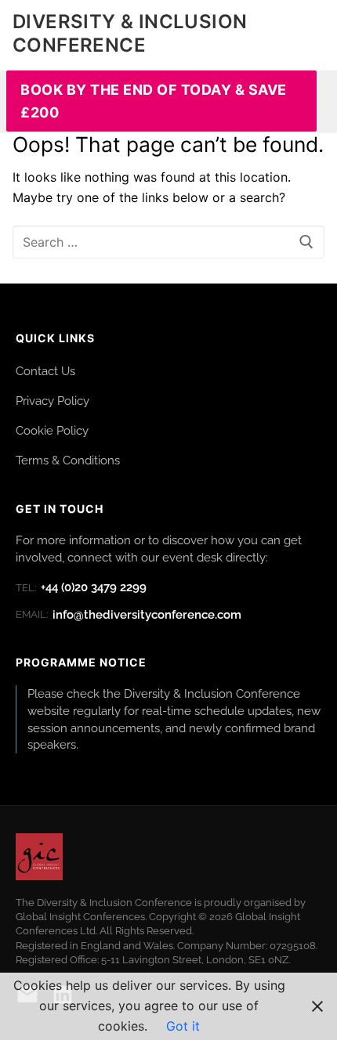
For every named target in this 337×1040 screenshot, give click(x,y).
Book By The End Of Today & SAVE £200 (153, 101)
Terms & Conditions (68, 460)
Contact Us (45, 370)
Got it (183, 1026)
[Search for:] (168, 242)
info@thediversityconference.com (128, 615)
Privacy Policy (52, 400)
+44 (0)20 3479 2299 (81, 587)
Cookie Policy (52, 430)
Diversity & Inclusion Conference (130, 33)
